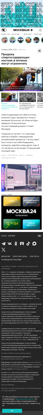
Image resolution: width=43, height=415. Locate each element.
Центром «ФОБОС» (34, 362)
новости (21, 155)
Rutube (22, 243)
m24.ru (7, 272)
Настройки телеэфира (9, 266)
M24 (13, 236)
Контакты (34, 256)
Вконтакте (9, 243)
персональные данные (24, 399)
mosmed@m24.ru (16, 340)
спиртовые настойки (8, 158)
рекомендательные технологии (12, 359)
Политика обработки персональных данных (16, 353)
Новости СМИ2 (6, 195)
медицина (29, 155)
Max (34, 243)
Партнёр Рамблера (7, 385)
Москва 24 (21, 30)
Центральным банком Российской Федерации (21, 366)
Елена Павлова (12, 155)
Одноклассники (16, 243)
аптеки (3, 155)
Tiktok (28, 243)
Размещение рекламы (11, 259)
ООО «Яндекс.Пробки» (20, 369)
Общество (21, 50)
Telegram (3, 243)
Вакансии (5, 256)
